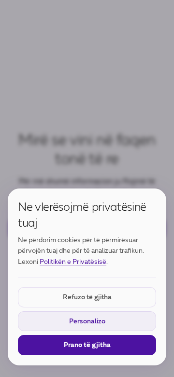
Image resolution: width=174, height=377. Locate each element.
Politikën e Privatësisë (73, 262)
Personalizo (87, 321)
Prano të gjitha (87, 344)
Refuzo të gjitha (87, 297)
